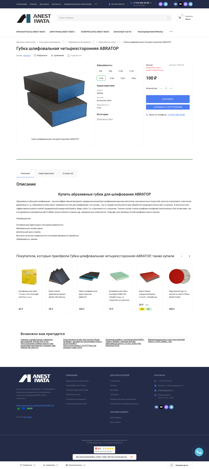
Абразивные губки (107, 42)
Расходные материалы (50, 42)
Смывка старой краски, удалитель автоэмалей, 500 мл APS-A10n (37, 340)
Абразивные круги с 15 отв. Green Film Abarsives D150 (123, 344)
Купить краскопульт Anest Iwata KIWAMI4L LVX (35, 405)
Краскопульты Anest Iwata (77, 381)
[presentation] (181, 256)
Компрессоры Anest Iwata (77, 390)
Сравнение (59, 55)
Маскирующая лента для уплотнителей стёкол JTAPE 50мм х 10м (166, 340)
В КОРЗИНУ (167, 99)
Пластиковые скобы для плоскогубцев (81, 339)
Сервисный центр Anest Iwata (123, 399)
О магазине (115, 381)
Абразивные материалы (79, 42)
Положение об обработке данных (124, 404)
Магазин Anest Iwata (26, 42)
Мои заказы (115, 422)
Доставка (114, 390)
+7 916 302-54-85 (141, 3)
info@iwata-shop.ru (165, 390)
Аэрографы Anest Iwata (76, 385)
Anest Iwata (27, 417)
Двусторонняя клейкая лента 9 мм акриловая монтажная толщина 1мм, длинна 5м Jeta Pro (38, 345)
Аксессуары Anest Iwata (76, 404)
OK (131, 457)
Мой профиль (116, 418)
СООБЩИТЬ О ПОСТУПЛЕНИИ (168, 107)
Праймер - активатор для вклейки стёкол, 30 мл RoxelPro (82, 342)
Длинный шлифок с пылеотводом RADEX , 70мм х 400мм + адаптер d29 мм (125, 340)
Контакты (114, 394)
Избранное (42, 55)
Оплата (113, 385)
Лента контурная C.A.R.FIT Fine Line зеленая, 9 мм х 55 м (79, 346)
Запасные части (73, 394)
